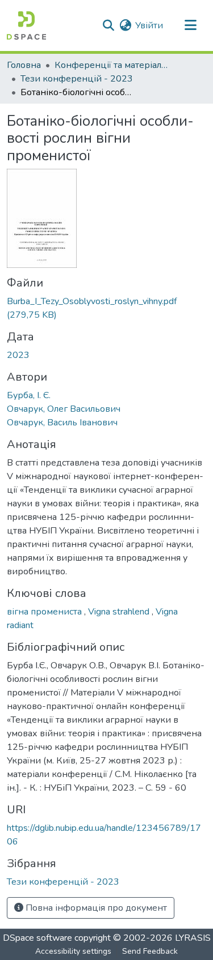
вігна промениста (45, 611)
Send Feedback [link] (150, 951)
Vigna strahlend (120, 611)
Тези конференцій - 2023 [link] (76, 78)
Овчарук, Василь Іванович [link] (62, 422)
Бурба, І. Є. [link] (29, 395)
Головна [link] (24, 65)
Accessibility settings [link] (73, 951)
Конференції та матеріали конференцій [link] (111, 65)
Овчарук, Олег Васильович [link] (63, 409)
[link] (106, 308)
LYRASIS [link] (193, 938)
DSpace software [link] (37, 938)
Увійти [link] (149, 25)
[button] (26, 25)
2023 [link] (18, 355)
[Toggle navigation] (190, 25)
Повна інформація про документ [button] (95, 908)
